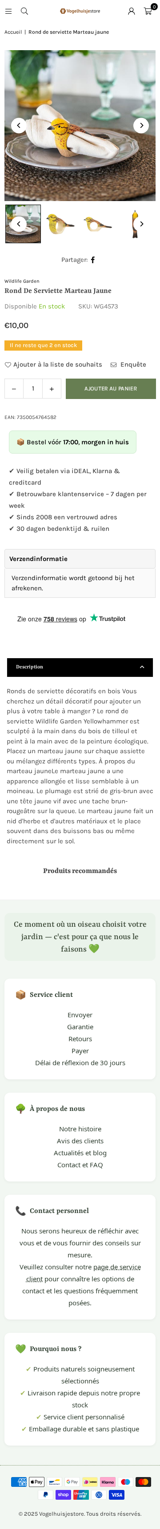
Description (29, 667)
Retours (80, 1038)
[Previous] (19, 125)
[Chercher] (24, 11)
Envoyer (80, 1014)
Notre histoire (80, 1128)
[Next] (141, 125)
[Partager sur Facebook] (93, 260)
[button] (148, 11)
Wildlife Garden (22, 281)
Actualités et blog (80, 1152)
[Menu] (8, 11)
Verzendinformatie (38, 559)
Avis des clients (80, 1140)
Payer (80, 1050)
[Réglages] (132, 11)
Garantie (80, 1026)
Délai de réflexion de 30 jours (80, 1062)
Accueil (13, 32)
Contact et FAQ (80, 1164)
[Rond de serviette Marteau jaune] (60, 224)
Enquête (132, 364)
